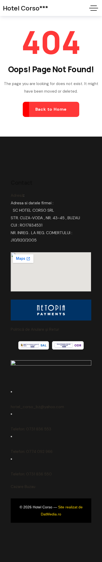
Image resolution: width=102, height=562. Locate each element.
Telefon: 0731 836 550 (31, 474)
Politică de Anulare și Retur (35, 329)
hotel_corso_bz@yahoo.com (37, 406)
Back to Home (51, 109)
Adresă (17, 195)
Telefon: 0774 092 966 (32, 451)
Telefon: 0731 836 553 (31, 429)
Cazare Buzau (23, 486)
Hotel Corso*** (25, 8)
